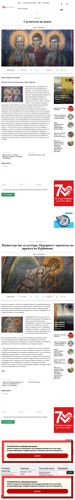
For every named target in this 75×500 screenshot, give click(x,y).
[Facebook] (61, 4)
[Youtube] (61, 9)
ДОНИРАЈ (37, 491)
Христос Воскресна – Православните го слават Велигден (60, 116)
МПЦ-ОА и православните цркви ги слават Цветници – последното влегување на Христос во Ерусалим (59, 146)
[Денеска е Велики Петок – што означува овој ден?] (71, 135)
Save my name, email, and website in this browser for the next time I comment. (26, 189)
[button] (37, 13)
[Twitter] (67, 4)
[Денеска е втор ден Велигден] (71, 109)
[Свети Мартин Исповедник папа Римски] (64, 90)
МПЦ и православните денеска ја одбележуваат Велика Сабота (58, 126)
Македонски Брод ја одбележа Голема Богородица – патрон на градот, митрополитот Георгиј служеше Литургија (46, 475)
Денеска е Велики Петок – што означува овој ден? (60, 134)
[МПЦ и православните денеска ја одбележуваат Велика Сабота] (71, 125)
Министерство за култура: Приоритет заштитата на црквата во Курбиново (12, 156)
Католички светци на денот (36, 155)
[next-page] (70, 80)
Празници (37, 18)
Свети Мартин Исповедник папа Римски (61, 97)
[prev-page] (66, 80)
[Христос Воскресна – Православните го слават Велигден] (71, 117)
